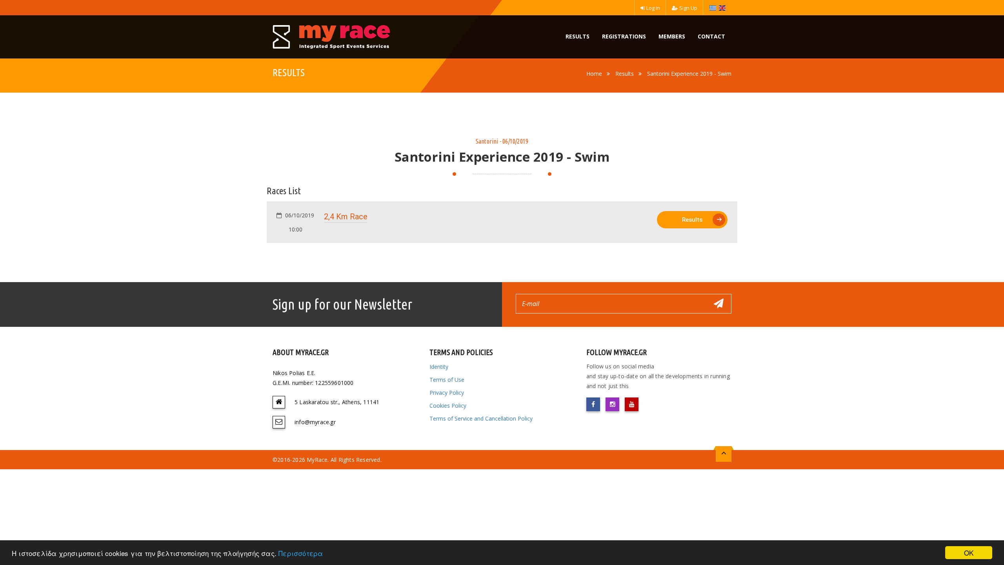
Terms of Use (446, 379)
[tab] (502, 222)
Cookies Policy (447, 405)
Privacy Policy (446, 392)
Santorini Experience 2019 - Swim (689, 73)
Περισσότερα (300, 553)
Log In (653, 7)
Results (624, 73)
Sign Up (688, 7)
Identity (438, 366)
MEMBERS (671, 36)
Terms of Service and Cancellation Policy (481, 418)
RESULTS (577, 36)
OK (968, 553)
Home (594, 73)
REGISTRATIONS (624, 36)
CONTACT (711, 36)
